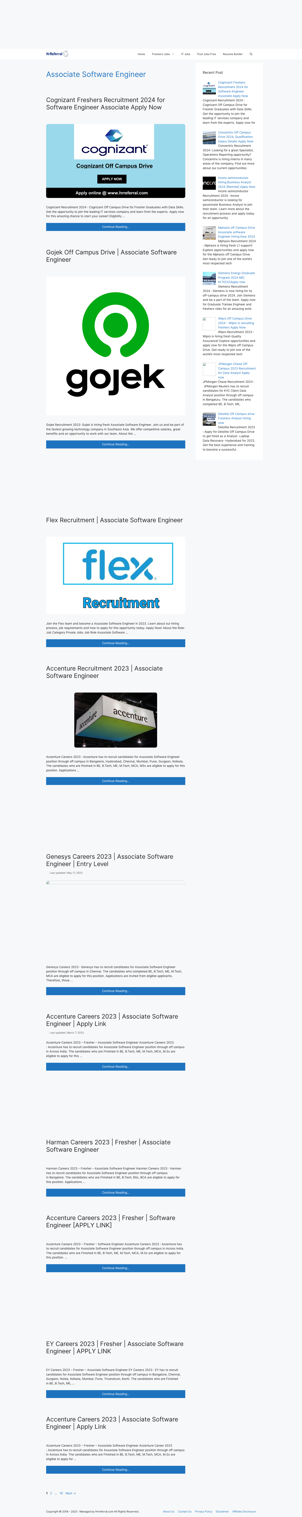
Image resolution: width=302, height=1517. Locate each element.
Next (71, 1493)
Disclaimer (222, 1511)
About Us (168, 1511)
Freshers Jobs (161, 54)
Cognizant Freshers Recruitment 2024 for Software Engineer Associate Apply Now (105, 103)
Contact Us (185, 1511)
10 (61, 1493)
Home (141, 54)
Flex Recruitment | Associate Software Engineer (114, 520)
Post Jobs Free (206, 54)
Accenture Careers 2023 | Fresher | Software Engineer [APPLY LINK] (110, 1221)
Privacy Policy (203, 1511)
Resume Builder (233, 54)
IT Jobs (185, 54)
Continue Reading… (124, 228)
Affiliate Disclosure (244, 1511)
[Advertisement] (105, 24)
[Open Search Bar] (251, 54)
